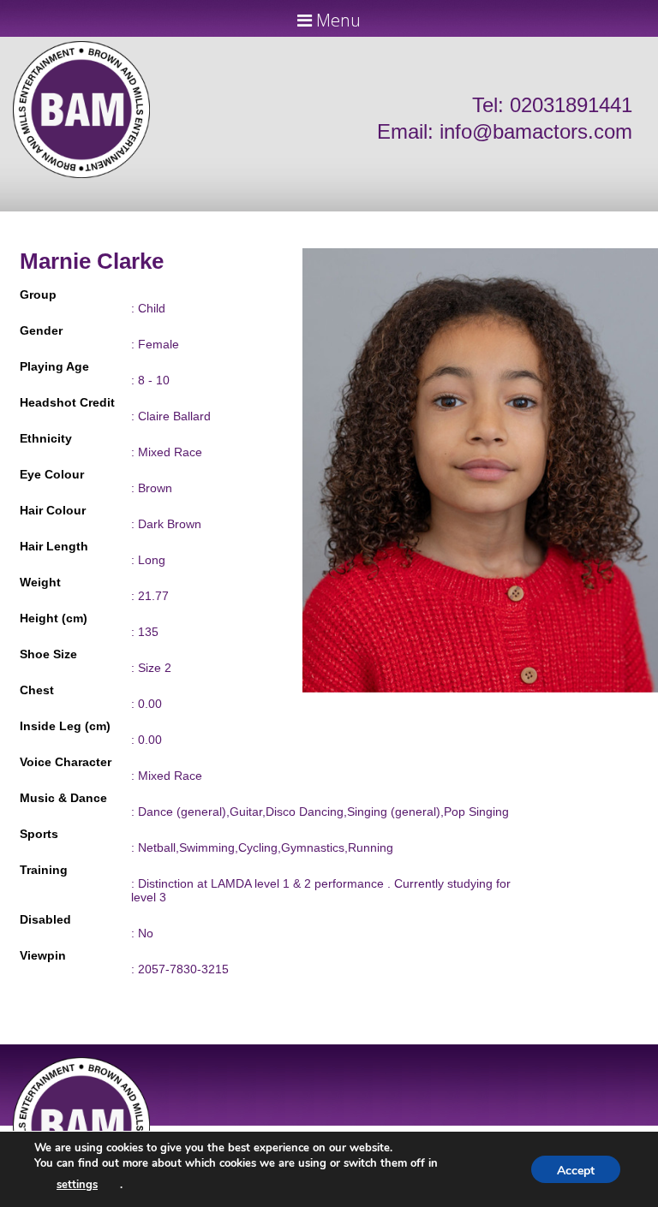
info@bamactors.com (536, 131)
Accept (576, 1170)
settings (77, 1184)
